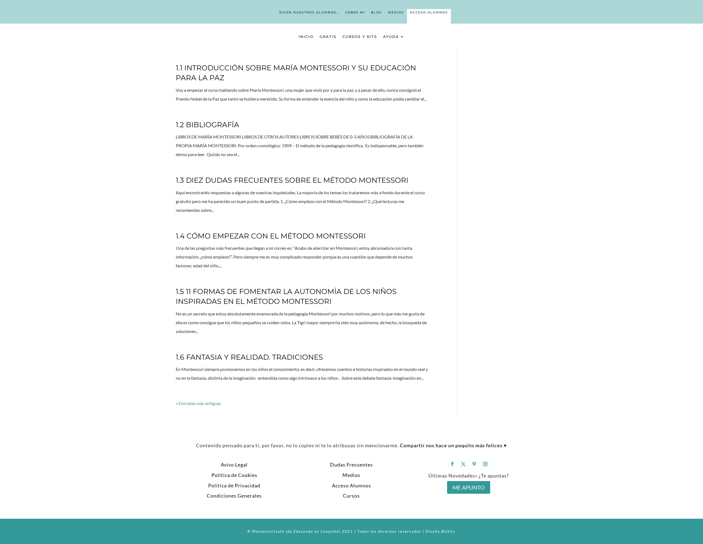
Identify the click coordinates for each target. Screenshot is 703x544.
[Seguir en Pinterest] (474, 464)
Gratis (328, 36)
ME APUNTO (469, 487)
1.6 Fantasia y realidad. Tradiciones (249, 357)
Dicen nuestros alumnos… (309, 12)
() (313, 531)
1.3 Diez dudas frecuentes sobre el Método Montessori (292, 180)
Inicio (306, 36)
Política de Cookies (234, 475)
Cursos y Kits (359, 36)
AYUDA (391, 36)
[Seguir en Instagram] (485, 464)
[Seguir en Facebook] (452, 464)
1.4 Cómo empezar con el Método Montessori (271, 236)
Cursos (351, 496)
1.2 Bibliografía (207, 124)
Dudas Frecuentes (351, 465)
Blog (376, 12)
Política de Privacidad (234, 485)
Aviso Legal (234, 465)
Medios (396, 12)
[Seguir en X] (463, 464)
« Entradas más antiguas (198, 403)
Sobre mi (355, 12)
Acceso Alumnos (429, 12)
